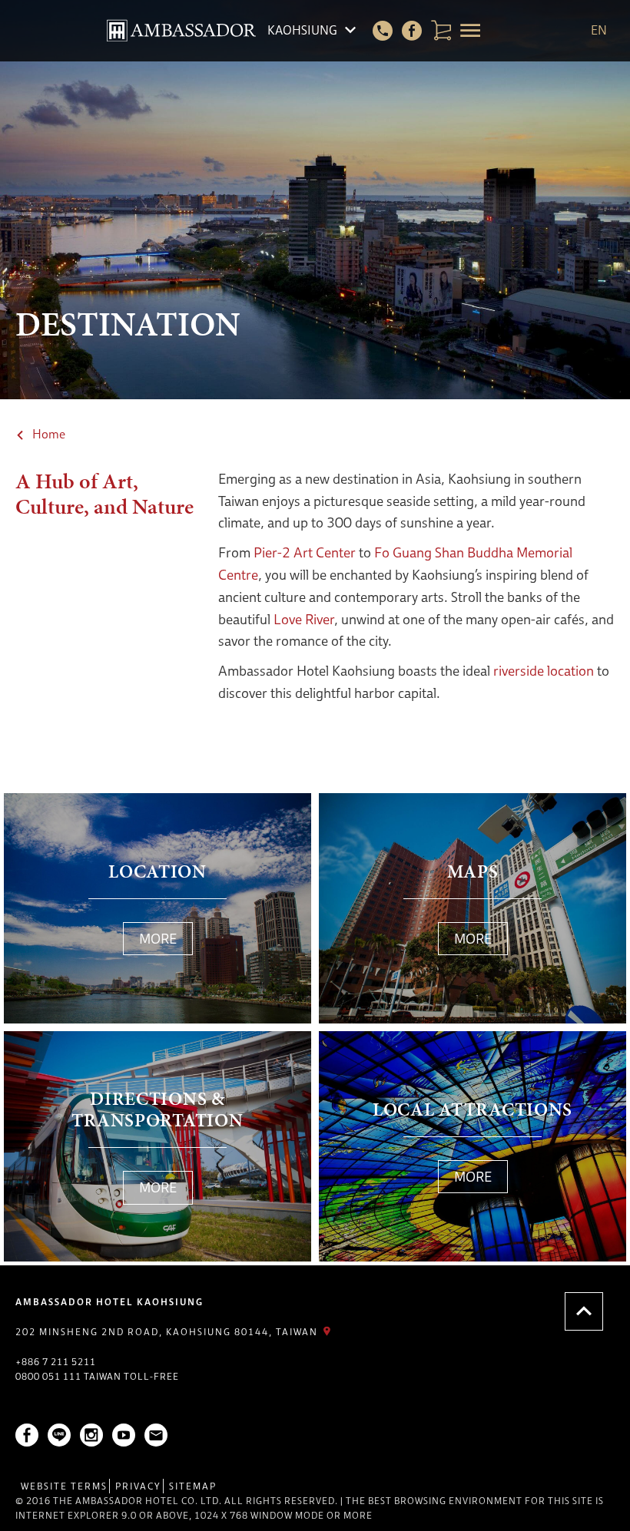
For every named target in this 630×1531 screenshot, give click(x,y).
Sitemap (193, 1486)
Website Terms (64, 1486)
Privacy (138, 1486)
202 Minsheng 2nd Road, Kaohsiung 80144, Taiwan (166, 1331)
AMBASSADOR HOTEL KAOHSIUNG (109, 1301)
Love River (304, 619)
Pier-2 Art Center (305, 552)
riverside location (543, 670)
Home (48, 434)
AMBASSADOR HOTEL (181, 30)
